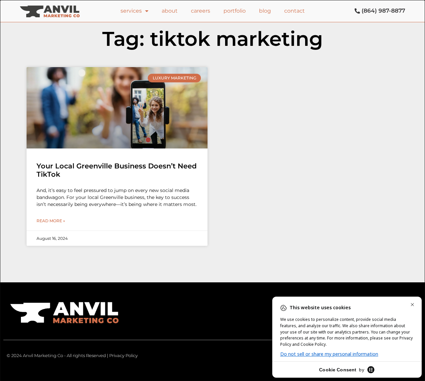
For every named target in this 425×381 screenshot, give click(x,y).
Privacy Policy (123, 355)
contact (294, 11)
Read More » (51, 220)
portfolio (234, 11)
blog (265, 11)
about (170, 11)
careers (200, 11)
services (131, 11)
